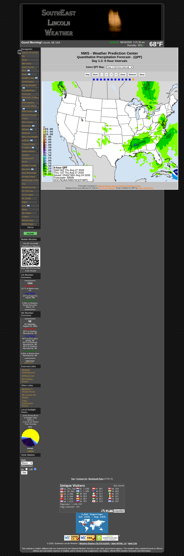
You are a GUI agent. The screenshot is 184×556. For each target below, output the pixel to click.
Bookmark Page (96, 479)
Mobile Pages (28, 224)
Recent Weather (29, 85)
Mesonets (26, 169)
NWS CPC (28, 363)
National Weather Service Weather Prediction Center (119, 186)
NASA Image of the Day (30, 182)
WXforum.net (28, 376)
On (22, 469)
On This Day (27, 191)
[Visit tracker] (92, 533)
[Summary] (30, 232)
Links (24, 206)
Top (73, 479)
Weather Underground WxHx (27, 158)
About (24, 209)
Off (31, 469)
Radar (24, 74)
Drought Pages (28, 177)
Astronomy (26, 126)
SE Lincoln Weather (107, 188)
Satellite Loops (28, 78)
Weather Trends (29, 165)
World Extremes (29, 187)
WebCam (26, 133)
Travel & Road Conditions (28, 146)
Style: (23, 460)
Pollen (24, 202)
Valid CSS (132, 543)
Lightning (26, 140)
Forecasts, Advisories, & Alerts (30, 96)
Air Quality (26, 198)
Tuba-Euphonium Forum (27, 403)
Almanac (25, 129)
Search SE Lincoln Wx (30, 54)
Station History (28, 151)
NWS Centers (28, 111)
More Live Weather (30, 137)
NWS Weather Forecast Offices (29, 104)
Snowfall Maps (28, 90)
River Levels (27, 122)
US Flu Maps (27, 195)
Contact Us (81, 479)
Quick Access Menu (28, 69)
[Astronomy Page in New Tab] (29, 438)
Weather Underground (28, 371)
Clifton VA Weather (146, 188)
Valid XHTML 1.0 (118, 543)
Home (24, 60)
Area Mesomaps (29, 173)
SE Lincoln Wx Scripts (29, 396)
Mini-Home (26, 63)
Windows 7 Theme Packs (28, 390)
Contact (25, 217)
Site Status (26, 213)
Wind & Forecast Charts (29, 116)
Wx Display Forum (27, 380)
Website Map (27, 220)
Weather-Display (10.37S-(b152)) (94, 543)
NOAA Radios (28, 82)
